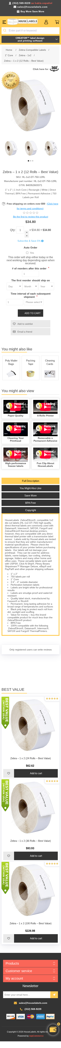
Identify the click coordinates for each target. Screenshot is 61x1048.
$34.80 (36, 230)
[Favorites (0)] (51, 22)
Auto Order (30, 247)
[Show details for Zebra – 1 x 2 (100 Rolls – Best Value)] (30, 891)
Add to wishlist (25, 324)
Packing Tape (30, 362)
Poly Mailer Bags (11, 362)
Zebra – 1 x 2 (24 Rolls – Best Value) (30, 758)
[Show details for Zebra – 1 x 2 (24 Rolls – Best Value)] (30, 726)
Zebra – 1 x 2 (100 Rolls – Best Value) (31, 923)
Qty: (13, 230)
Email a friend (24, 331)
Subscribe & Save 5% (28, 241)
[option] (11, 148)
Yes (32, 252)
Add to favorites (8, 773)
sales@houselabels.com (32, 6)
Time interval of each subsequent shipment (30, 295)
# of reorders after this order (29, 268)
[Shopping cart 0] (57, 22)
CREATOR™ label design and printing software (30, 39)
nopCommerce (36, 1036)
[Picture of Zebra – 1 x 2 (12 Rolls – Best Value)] (11, 148)
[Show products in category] (11, 373)
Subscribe (54, 994)
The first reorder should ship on (30, 280)
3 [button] (32, 160)
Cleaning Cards (50, 362)
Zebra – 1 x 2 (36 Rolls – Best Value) (30, 840)
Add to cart (33, 313)
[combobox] (30, 30)
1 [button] (28, 161)
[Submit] (5, 30)
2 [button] (30, 160)
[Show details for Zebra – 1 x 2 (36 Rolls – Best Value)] (30, 808)
